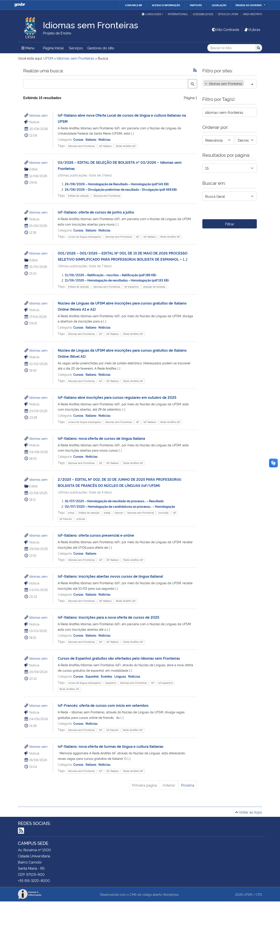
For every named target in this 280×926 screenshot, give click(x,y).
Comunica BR (133, 5)
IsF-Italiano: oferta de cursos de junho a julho (96, 212)
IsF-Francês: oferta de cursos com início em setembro (103, 705)
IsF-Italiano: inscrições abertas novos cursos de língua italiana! (110, 576)
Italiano (91, 139)
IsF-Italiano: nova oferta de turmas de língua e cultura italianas (110, 746)
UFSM (247, 894)
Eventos (107, 676)
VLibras (254, 29)
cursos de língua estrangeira (84, 236)
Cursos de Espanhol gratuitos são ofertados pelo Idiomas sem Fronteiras (119, 658)
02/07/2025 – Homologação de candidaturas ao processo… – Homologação (120, 506)
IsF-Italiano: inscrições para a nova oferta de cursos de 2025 (108, 617)
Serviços (76, 47)
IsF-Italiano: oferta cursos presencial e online (96, 535)
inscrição (163, 512)
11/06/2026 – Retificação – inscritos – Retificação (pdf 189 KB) (110, 275)
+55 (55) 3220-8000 (34, 880)
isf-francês (66, 518)
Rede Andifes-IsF (126, 146)
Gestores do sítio (100, 47)
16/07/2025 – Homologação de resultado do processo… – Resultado (114, 501)
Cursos (78, 139)
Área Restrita (252, 14)
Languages (153, 14)
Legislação (219, 5)
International (178, 14)
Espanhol (92, 676)
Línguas (120, 676)
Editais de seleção (78, 195)
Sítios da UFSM (228, 14)
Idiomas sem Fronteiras (81, 146)
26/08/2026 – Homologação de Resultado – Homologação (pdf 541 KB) (117, 184)
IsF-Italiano (105, 146)
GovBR (19, 5)
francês (119, 512)
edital (107, 512)
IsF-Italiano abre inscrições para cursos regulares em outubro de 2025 (117, 397)
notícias (80, 518)
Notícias (104, 139)
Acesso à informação (166, 5)
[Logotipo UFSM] (30, 26)
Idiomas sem (38, 115)
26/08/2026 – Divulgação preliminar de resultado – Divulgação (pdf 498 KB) (121, 189)
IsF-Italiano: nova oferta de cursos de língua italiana (101, 438)
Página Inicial (53, 47)
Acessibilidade (203, 14)
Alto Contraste (227, 29)
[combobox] (229, 84)
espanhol (110, 682)
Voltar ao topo (250, 812)
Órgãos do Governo (248, 5)
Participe (196, 5)
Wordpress (171, 894)
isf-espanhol (131, 286)
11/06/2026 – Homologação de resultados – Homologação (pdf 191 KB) (117, 280)
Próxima (187, 785)
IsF (137, 236)
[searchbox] (246, 83)
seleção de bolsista (154, 286)
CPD (259, 894)
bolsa (71, 512)
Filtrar (229, 223)
